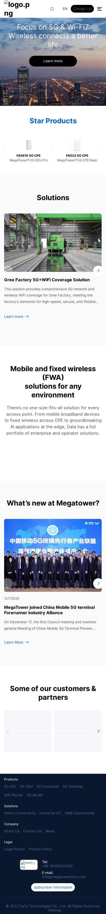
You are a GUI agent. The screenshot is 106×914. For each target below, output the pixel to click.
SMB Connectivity (80, 813)
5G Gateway (73, 786)
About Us (12, 831)
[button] (7, 271)
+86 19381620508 (57, 866)
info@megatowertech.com (64, 877)
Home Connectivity (20, 813)
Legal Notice (14, 849)
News (50, 831)
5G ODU (26, 786)
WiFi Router (13, 795)
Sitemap (54, 910)
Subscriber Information (53, 887)
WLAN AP (35, 795)
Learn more (53, 61)
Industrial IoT (50, 813)
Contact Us (82, 9)
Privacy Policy (40, 849)
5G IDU (10, 786)
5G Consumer (48, 786)
